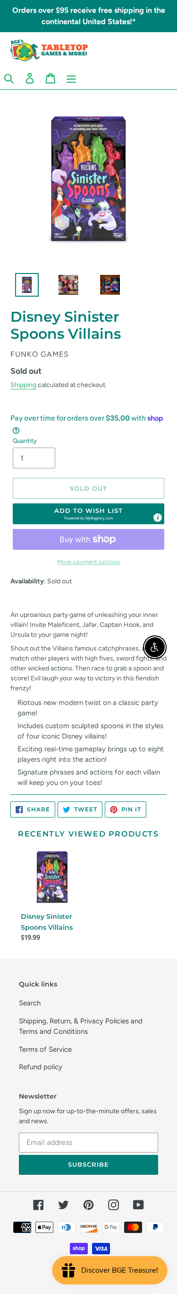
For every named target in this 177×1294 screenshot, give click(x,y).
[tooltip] (157, 517)
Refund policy (40, 1067)
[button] (88, 513)
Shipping (23, 384)
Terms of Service (45, 1049)
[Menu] (71, 78)
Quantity (25, 440)
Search (30, 1003)
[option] (21, 287)
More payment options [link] (88, 561)
